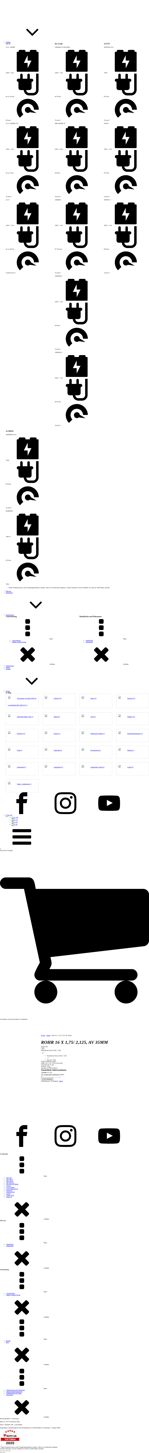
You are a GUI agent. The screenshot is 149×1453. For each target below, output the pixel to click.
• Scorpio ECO (10, 1192)
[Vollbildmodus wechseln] (4, 1450)
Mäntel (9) (57, 716)
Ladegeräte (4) (58, 750)
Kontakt (8, 1341)
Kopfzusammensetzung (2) (135, 733)
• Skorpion (9, 1190)
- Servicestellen (16, 640)
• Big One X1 (10, 1182)
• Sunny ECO (10, 1195)
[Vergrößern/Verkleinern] (1, 1450)
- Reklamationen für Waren (13, 1393)
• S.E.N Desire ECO (12, 1189)
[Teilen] (7, 1450)
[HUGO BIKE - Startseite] (74, 20)
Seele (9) (93, 716)
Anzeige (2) (57, 733)
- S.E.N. (8, 1185)
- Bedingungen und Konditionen (15, 1390)
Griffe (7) (19, 750)
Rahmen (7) (130, 750)
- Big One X (9, 1181)
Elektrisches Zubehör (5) (98, 733)
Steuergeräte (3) (21, 767)
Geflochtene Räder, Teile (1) (25, 716)
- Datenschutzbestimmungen (14, 1391)
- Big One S (9, 1179)
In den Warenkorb (47, 1079)
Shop (7, 1342)
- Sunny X (9, 1197)
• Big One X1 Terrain (12, 1184)
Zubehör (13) (131, 716)
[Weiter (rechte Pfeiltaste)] (4, 1452)
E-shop (43, 1035)
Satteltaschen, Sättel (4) (97, 767)
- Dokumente (89, 642)
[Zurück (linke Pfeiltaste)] (1, 1452)
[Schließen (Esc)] (9, 1450)
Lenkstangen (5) (58, 767)
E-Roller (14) (57, 698)
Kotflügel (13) (21, 733)
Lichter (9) (130, 767)
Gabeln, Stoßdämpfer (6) (24, 784)
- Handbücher (89, 640)
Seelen (48, 1035)
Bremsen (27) (131, 698)
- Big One (9, 1177)
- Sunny (8, 1193)
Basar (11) (93, 698)
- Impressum (9, 1395)
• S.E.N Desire (10, 1187)
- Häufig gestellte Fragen (19, 642)
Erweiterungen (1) (96, 750)
